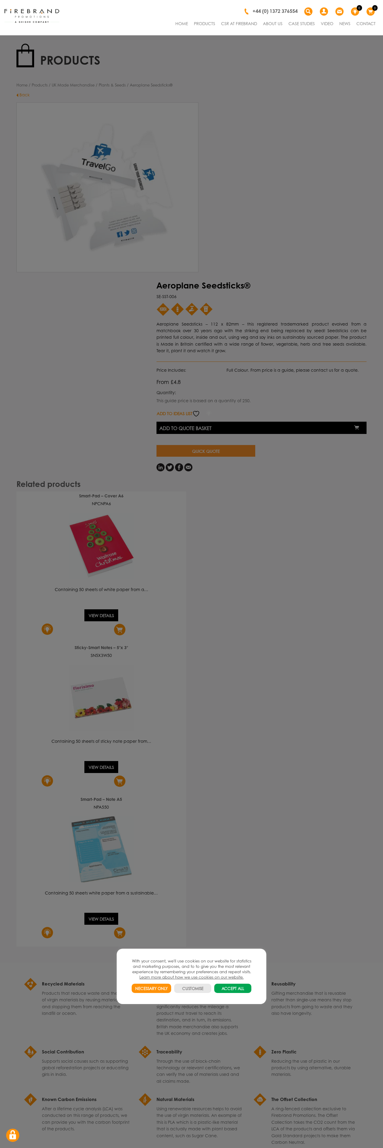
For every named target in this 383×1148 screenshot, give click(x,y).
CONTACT (366, 23)
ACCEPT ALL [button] (233, 988)
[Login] (324, 11)
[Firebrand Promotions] (31, 16)
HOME (181, 23)
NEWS (344, 23)
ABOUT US (272, 23)
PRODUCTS (204, 23)
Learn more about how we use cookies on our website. (191, 977)
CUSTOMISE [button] (192, 988)
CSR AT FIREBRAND (239, 23)
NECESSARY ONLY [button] (151, 988)
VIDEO (327, 23)
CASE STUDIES (301, 23)
